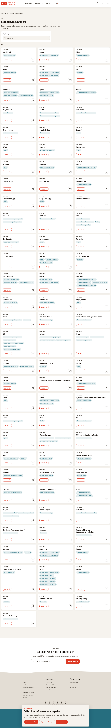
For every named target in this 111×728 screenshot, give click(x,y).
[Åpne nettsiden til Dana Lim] (33, 229)
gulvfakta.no (7, 300)
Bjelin (41, 89)
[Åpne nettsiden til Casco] (106, 172)
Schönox (6, 549)
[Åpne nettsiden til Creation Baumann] (106, 206)
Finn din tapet (8, 256)
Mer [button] (47, 3)
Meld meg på (73, 661)
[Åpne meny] (108, 3)
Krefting (79, 380)
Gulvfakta (72, 685)
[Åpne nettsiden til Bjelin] (70, 100)
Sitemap (25, 697)
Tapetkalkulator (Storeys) (12, 569)
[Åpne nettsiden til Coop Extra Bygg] (33, 206)
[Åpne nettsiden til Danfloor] (70, 229)
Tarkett (42, 569)
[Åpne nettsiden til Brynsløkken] (106, 120)
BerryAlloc (6, 89)
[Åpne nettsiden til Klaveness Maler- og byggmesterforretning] (70, 388)
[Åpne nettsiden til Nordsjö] (70, 463)
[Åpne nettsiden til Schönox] (33, 560)
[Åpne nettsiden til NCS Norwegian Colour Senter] (106, 445)
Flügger (42, 256)
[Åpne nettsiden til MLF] (106, 425)
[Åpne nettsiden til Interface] (33, 371)
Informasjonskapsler (28, 695)
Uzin (4, 599)
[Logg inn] (103, 3)
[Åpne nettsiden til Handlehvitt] (70, 307)
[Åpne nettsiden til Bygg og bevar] (33, 137)
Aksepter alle (62, 722)
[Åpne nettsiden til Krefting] (106, 388)
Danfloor (42, 216)
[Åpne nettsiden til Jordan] (33, 388)
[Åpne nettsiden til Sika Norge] (70, 560)
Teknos (79, 569)
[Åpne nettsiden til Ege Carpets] (33, 246)
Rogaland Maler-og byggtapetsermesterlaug (85, 531)
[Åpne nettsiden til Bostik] (70, 120)
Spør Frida (49, 682)
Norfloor (6, 472)
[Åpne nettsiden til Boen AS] (106, 100)
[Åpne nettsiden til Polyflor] (33, 520)
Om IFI (24, 682)
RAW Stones (80, 510)
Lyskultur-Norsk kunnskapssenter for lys (91, 398)
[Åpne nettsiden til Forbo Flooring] (33, 290)
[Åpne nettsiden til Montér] (33, 445)
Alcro (78, 52)
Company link (8, 181)
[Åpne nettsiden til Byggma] (70, 154)
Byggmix (6, 164)
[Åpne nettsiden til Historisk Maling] (70, 324)
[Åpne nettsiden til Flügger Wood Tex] (106, 267)
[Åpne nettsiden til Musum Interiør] (70, 445)
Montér (5, 435)
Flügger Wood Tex (82, 256)
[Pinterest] (57, 703)
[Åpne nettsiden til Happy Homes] (106, 307)
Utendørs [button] (38, 3)
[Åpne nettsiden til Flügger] (70, 267)
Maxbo (41, 418)
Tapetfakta (72, 687)
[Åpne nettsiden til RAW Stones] (106, 520)
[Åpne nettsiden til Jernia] (106, 371)
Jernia (78, 363)
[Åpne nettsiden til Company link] (33, 189)
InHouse (42, 334)
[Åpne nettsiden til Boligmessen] (33, 120)
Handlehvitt (43, 300)
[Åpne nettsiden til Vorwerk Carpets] (70, 606)
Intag (78, 334)
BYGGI (5, 147)
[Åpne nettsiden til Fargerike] (106, 246)
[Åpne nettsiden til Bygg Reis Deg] (70, 137)
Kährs (41, 398)
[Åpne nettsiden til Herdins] (33, 324)
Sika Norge (43, 549)
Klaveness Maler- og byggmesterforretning (55, 380)
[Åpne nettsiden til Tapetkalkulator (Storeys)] (33, 589)
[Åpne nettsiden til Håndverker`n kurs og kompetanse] (106, 324)
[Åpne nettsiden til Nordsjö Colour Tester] (106, 463)
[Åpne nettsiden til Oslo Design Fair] (106, 480)
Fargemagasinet (74, 682)
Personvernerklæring (28, 692)
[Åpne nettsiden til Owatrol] (33, 500)
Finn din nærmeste (51, 687)
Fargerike (79, 239)
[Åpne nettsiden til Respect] (70, 539)
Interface (6, 363)
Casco (78, 164)
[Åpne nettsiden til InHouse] (70, 354)
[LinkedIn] (61, 703)
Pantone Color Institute (48, 489)
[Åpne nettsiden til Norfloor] (33, 480)
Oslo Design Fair (82, 472)
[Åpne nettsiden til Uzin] (33, 606)
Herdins (5, 317)
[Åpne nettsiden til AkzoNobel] (33, 60)
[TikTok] (53, 703)
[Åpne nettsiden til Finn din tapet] (33, 267)
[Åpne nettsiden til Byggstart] (70, 172)
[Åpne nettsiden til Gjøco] (70, 290)
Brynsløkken (80, 110)
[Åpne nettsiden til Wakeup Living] (106, 606)
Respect (42, 530)
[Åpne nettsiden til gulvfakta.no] (33, 307)
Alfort (5, 69)
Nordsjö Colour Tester (84, 455)
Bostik (41, 110)
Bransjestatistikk (50, 685)
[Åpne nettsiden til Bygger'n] (106, 137)
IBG (4, 334)
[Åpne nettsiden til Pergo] (106, 500)
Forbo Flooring (8, 276)
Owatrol (6, 489)
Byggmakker (80, 147)
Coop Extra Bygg (9, 199)
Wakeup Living (81, 599)
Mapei (5, 418)
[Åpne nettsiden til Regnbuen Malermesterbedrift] (33, 539)
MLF (77, 418)
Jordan (5, 380)
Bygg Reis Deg (44, 130)
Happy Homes (81, 300)
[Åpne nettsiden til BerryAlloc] (33, 100)
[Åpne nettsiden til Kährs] (70, 408)
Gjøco (41, 276)
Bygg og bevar (8, 130)
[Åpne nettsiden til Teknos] (106, 589)
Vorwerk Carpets (45, 599)
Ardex (41, 69)
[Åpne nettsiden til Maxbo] (70, 425)
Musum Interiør (45, 435)
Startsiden (4, 13)
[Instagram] (49, 703)
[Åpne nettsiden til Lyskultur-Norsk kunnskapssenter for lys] (106, 408)
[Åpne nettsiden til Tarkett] (70, 589)
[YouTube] (65, 703)
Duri (77, 216)
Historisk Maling (45, 317)
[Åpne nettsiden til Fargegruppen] (70, 246)
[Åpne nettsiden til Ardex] (70, 80)
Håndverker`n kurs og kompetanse (89, 317)
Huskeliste (49, 690)
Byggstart (42, 164)
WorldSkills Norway (10, 616)
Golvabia (79, 276)
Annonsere (26, 690)
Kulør (5, 398)
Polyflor (5, 510)
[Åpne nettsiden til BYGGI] (33, 154)
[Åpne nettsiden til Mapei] (33, 425)
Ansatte (25, 685)
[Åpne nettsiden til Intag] (106, 354)
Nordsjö (42, 455)
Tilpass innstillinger (47, 722)
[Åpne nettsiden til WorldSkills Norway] (33, 623)
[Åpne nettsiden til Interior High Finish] (70, 371)
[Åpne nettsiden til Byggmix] (33, 172)
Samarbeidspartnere (28, 687)
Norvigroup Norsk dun (47, 472)
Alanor (41, 52)
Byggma (42, 147)
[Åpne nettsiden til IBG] (33, 354)
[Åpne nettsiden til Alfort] (33, 80)
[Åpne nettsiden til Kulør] (33, 408)
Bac (77, 69)
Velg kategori (6, 34)
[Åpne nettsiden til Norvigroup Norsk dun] (70, 480)
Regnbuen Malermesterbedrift (14, 530)
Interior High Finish (46, 363)
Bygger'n (79, 130)
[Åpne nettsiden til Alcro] (106, 60)
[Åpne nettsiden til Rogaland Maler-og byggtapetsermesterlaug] (106, 539)
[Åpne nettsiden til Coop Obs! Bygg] (70, 206)
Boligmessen (7, 110)
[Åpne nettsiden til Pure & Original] (70, 520)
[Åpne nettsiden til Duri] (106, 229)
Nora (4, 455)
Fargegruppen (44, 239)
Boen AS (79, 89)
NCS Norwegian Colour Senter (87, 435)
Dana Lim (6, 216)
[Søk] (98, 3)
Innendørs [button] (27, 3)
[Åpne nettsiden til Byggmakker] (106, 154)
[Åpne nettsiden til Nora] (33, 463)
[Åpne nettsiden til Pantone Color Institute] (70, 500)
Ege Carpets (7, 239)
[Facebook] (45, 703)
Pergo (78, 489)
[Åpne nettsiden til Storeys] (106, 560)
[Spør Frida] (57, 3)
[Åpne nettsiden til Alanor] (70, 60)
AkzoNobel (7, 52)
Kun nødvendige (31, 722)
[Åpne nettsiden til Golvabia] (106, 290)
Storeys (79, 549)
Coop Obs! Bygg (45, 199)
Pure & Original (44, 510)
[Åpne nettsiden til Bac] (106, 80)
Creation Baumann (83, 199)
